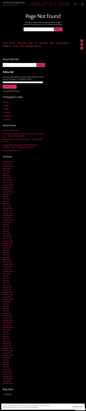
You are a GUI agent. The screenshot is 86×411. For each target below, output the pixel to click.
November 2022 (8, 187)
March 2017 (6, 341)
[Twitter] (81, 40)
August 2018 (7, 301)
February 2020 (7, 262)
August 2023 (7, 168)
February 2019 (7, 287)
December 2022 (8, 185)
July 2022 (6, 196)
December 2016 (8, 348)
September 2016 (8, 355)
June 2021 (6, 227)
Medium (7, 119)
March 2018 (6, 313)
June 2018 (6, 306)
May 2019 (6, 280)
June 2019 (6, 278)
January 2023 (7, 182)
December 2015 (8, 376)
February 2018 (7, 315)
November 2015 (8, 378)
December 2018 (8, 292)
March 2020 (7, 259)
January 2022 (7, 210)
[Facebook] (81, 44)
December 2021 (8, 213)
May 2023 (6, 173)
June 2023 (6, 171)
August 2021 (7, 222)
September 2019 (8, 271)
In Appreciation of (34, 5)
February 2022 (7, 208)
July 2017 (6, 332)
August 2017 (7, 329)
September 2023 (8, 166)
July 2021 (6, 224)
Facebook (8, 112)
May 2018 (6, 308)
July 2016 (6, 360)
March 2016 (6, 369)
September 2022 (8, 192)
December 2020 (8, 241)
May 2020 (6, 255)
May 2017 (6, 336)
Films (67, 3)
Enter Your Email (9, 86)
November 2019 (8, 266)
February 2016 (7, 372)
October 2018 (7, 297)
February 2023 (7, 180)
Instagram (8, 116)
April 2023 (6, 175)
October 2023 (7, 164)
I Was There (45, 3)
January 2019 (7, 290)
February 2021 (7, 236)
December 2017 (8, 320)
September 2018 (8, 299)
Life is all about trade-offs (11, 150)
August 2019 (7, 273)
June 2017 (6, 334)
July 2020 (6, 250)
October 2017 (7, 325)
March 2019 (6, 285)
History (50, 5)
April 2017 (6, 339)
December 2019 (8, 264)
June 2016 (6, 362)
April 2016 (6, 367)
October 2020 (7, 245)
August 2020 (7, 248)
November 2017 (8, 322)
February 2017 (7, 343)
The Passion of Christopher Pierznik (14, 3)
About (33, 3)
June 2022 (6, 199)
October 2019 (7, 269)
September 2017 (8, 327)
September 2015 (8, 383)
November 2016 (8, 350)
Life (56, 3)
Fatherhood (44, 5)
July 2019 (6, 276)
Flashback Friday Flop (63, 5)
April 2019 (6, 283)
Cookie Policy (35, 407)
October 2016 (7, 353)
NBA (55, 5)
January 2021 (7, 238)
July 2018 (6, 304)
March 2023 (7, 178)
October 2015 (7, 381)
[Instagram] (81, 48)
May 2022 (6, 201)
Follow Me (8, 72)
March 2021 (6, 234)
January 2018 (7, 318)
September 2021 (8, 220)
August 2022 (7, 194)
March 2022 (7, 206)
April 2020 (6, 257)
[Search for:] (38, 29)
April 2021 (6, 231)
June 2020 (6, 252)
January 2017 (7, 346)
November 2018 (8, 294)
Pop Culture (62, 3)
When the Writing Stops (11, 130)
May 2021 (6, 229)
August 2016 (7, 358)
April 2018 (6, 311)
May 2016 (6, 364)
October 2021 (7, 217)
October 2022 (7, 189)
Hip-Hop (38, 3)
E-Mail (7, 109)
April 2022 (6, 203)
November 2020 (8, 243)
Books (51, 3)
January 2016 (7, 374)
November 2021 (8, 215)
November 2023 (8, 161)
